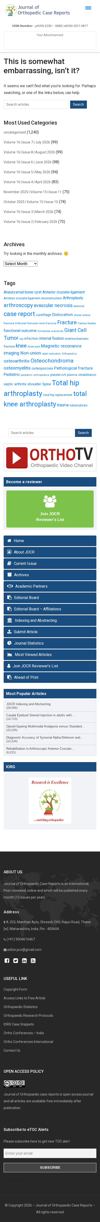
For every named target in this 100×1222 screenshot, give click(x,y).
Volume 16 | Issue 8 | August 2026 (29, 152)
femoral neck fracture (41, 323)
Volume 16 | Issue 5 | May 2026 (27, 172)
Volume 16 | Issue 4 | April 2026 (27, 182)
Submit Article (26, 632)
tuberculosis (78, 405)
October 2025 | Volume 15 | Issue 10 (31, 202)
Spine (46, 384)
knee (21, 346)
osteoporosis (42, 368)
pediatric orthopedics (35, 375)
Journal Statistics (29, 643)
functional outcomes (50, 331)
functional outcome (20, 330)
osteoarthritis (17, 360)
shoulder (34, 384)
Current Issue (25, 563)
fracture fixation (87, 323)
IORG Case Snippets (19, 1024)
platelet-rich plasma (63, 375)
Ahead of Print (26, 677)
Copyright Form (15, 989)
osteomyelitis (17, 368)
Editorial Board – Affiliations (37, 609)
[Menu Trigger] (88, 8)
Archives (21, 575)
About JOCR (24, 552)
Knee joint (34, 346)
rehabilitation (87, 375)
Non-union (30, 353)
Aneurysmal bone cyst (23, 292)
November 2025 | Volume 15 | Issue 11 (33, 192)
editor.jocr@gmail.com (24, 950)
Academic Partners (31, 586)
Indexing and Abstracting (36, 620)
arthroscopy (18, 305)
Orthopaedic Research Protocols (28, 1015)
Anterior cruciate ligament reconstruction (33, 298)
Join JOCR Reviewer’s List (35, 666)
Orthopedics (69, 353)
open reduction (51, 353)
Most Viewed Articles (33, 654)
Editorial (20, 323)
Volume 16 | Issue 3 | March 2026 (28, 212)
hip (21, 338)
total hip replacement (57, 395)
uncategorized (15, 132)
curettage (43, 315)
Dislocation (62, 314)
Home (19, 540)
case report (19, 313)
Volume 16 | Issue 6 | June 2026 (27, 162)
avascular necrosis (53, 305)
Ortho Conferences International (28, 1042)
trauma (63, 405)
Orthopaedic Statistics (21, 1007)
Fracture (67, 322)
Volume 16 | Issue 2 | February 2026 (30, 222)
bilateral (79, 306)
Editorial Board (26, 597)
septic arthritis (15, 384)
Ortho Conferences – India (24, 1033)
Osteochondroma (52, 360)
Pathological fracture (73, 368)
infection (31, 338)
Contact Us (12, 1050)
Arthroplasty (73, 298)
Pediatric (12, 374)
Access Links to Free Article (24, 998)
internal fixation (51, 338)
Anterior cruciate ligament (63, 292)
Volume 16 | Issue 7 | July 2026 (27, 142)
